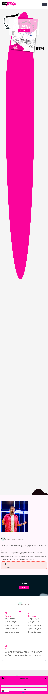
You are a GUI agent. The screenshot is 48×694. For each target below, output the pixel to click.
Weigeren (24, 689)
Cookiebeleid (23, 692)
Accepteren (24, 686)
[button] (46, 678)
